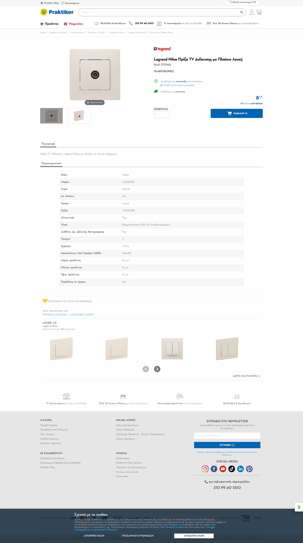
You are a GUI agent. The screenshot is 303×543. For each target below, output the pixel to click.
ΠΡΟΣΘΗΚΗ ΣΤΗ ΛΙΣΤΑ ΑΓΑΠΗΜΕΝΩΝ (70, 301)
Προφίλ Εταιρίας (49, 425)
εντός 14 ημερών (180, 403)
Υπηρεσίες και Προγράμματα (131, 467)
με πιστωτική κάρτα (123, 403)
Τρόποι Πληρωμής (125, 430)
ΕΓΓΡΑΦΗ (225, 445)
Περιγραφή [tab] (48, 143)
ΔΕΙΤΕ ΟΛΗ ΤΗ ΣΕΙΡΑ (245, 376)
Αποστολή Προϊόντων (127, 425)
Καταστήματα (123, 458)
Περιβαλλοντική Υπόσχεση (54, 430)
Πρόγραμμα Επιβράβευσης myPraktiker (60, 463)
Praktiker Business (49, 439)
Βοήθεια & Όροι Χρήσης (129, 463)
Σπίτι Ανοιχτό (47, 434)
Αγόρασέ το (240, 113)
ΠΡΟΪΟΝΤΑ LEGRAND (55, 315)
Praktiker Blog (51, 3)
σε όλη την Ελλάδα (66, 403)
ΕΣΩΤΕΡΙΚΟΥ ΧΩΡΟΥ (82, 315)
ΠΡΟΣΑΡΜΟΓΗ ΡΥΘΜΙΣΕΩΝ (138, 536)
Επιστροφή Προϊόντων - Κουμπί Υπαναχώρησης (140, 434)
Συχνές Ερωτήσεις (125, 439)
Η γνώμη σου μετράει (127, 472)
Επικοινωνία (122, 476)
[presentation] (146, 369)
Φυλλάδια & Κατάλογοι (52, 458)
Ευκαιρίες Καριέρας (50, 443)
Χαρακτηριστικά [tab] (51, 163)
